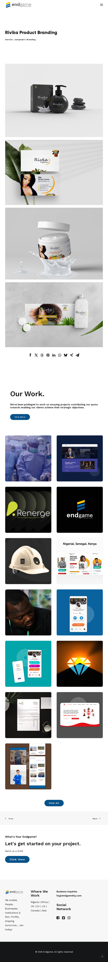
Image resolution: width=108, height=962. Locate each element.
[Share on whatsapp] (60, 355)
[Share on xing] (71, 355)
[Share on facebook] (30, 355)
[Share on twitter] (36, 355)
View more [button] (20, 417)
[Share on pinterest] (48, 355)
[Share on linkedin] (54, 355)
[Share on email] (77, 355)
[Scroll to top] (102, 956)
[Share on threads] (42, 355)
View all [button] (54, 803)
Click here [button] (17, 859)
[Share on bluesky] (65, 355)
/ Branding (30, 39)
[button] (101, 5)
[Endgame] (20, 4)
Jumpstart (19, 39)
